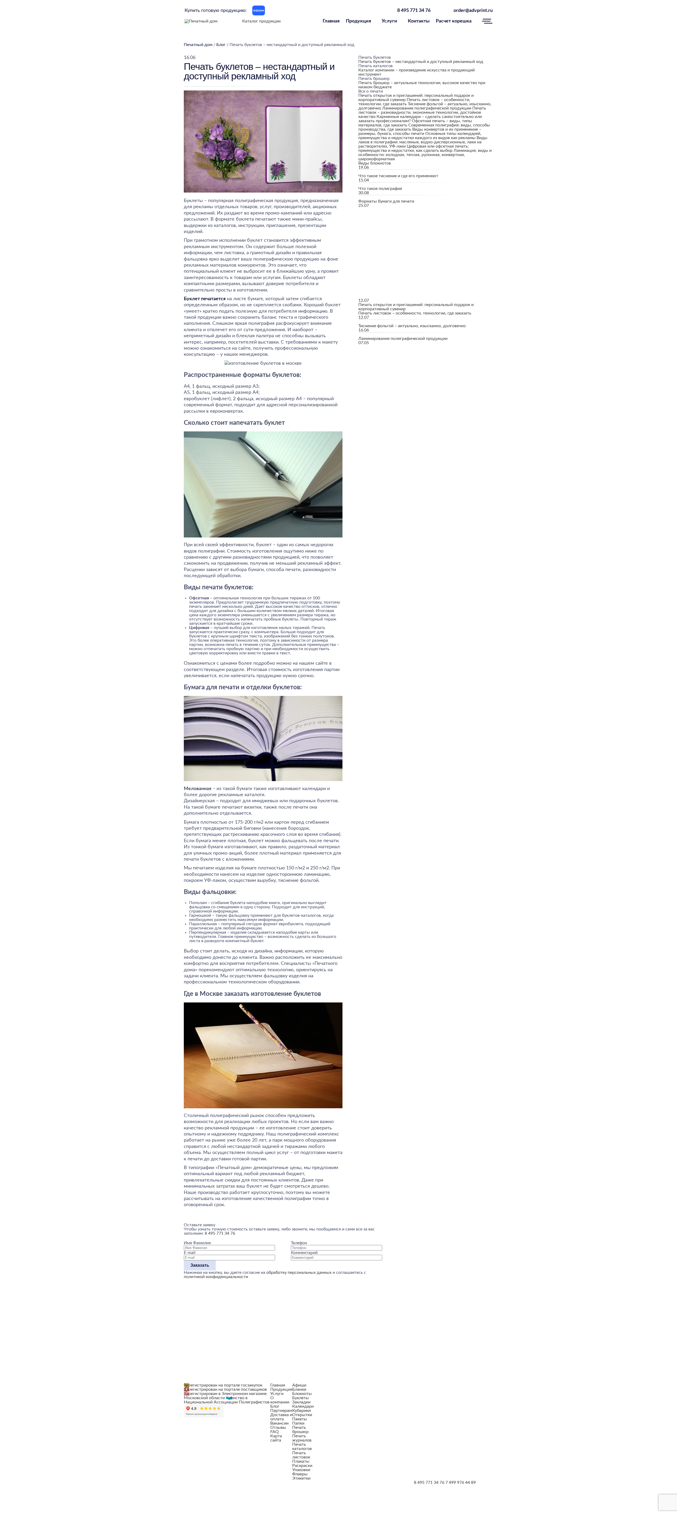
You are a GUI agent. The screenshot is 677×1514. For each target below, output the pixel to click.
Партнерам (281, 1410)
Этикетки (301, 1478)
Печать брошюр (300, 1429)
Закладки (301, 1402)
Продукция (358, 21)
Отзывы (278, 1427)
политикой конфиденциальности (216, 1277)
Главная (331, 21)
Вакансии (279, 1423)
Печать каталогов (302, 1446)
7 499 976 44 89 (460, 1482)
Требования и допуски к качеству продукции (352, 1385)
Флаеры (300, 1474)
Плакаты (300, 1461)
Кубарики (301, 1410)
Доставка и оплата (281, 1417)
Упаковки (301, 1470)
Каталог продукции (261, 21)
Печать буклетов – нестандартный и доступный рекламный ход (420, 62)
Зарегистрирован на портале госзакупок (223, 1385)
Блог (275, 1406)
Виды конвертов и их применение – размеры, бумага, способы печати (419, 131)
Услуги (389, 21)
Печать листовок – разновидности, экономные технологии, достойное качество (422, 112)
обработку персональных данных (299, 1272)
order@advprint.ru (473, 10)
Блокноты (302, 1394)
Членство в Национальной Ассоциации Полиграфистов (226, 1400)
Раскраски (302, 1465)
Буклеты (300, 1398)
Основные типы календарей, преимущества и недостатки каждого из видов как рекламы (419, 135)
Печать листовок (301, 1455)
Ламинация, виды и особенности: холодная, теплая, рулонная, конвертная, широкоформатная (425, 154)
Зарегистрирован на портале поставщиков (225, 1389)
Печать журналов (302, 1438)
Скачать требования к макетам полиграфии (383, 1410)
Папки (298, 1423)
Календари (303, 1406)
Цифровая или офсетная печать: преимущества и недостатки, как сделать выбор (413, 148)
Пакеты (299, 1419)
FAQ (274, 1432)
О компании (279, 1400)
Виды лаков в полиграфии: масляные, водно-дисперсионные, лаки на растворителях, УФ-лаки (422, 142)
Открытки (302, 1415)
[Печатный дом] (201, 21)
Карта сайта (276, 1438)
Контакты (418, 21)
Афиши (299, 1385)
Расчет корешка (454, 21)
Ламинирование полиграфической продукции (426, 108)
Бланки (299, 1389)
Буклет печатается (205, 299)
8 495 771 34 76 (414, 10)
